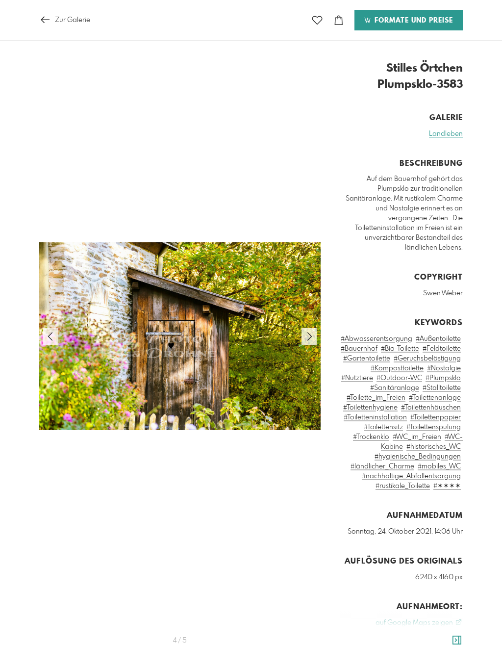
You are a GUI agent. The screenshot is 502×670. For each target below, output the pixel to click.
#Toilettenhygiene (370, 407)
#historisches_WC (433, 446)
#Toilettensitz (383, 427)
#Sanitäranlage (394, 388)
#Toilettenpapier (435, 417)
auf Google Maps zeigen (415, 622)
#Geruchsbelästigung (427, 358)
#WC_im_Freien (417, 437)
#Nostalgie (444, 368)
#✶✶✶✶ (447, 486)
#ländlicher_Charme (382, 466)
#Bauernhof (359, 348)
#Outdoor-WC (399, 378)
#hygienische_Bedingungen (418, 456)
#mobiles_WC (439, 466)
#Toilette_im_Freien (376, 397)
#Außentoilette (438, 338)
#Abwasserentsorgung (376, 338)
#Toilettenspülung (433, 427)
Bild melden (446, 667)
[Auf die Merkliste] (317, 20)
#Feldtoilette (442, 348)
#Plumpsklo (443, 378)
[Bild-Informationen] (457, 640)
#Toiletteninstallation (375, 417)
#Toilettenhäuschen (431, 407)
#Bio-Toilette (400, 348)
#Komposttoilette (397, 368)
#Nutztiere (357, 378)
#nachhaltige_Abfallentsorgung (411, 476)
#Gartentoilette (366, 358)
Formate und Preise (412, 20)
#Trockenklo (371, 437)
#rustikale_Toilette (403, 486)
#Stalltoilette (442, 388)
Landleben (446, 133)
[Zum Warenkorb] (339, 20)
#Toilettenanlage (435, 397)
